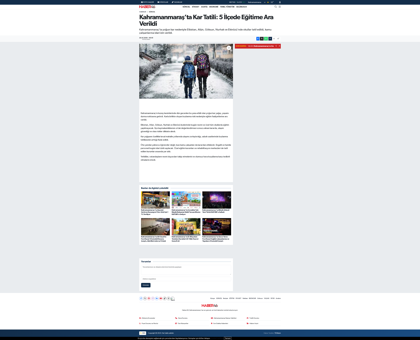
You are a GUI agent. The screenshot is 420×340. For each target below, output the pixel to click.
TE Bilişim (277, 333)
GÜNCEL (186, 7)
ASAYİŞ (204, 7)
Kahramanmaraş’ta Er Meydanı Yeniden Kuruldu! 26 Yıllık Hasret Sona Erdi (185, 239)
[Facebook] (141, 298)
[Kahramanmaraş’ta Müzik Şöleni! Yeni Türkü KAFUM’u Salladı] (216, 200)
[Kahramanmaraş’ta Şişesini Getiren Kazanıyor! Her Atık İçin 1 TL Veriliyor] (155, 200)
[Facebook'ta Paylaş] (257, 38)
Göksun (260, 298)
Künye (212, 298)
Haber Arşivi (254, 323)
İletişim (225, 298)
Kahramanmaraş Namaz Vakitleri (225, 318)
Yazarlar (178, 2)
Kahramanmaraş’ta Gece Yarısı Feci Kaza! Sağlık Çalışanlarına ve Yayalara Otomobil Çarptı (215, 239)
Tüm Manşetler (183, 323)
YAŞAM (266, 298)
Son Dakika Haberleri (220, 323)
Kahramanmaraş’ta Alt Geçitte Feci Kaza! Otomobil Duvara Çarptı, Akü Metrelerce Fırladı (153, 239)
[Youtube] (161, 298)
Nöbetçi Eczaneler (148, 318)
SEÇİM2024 (241, 7)
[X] (145, 298)
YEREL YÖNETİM (227, 7)
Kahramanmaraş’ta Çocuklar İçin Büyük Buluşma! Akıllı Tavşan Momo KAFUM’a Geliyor (186, 212)
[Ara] (276, 6)
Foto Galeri (148, 2)
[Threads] (168, 298)
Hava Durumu (182, 318)
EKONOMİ (213, 7)
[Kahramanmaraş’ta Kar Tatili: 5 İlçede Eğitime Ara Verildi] (186, 71)
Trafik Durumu (254, 318)
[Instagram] (153, 298)
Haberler (142, 12)
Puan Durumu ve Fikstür (150, 323)
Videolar (164, 2)
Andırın (278, 298)
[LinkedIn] (157, 298)
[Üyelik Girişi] (279, 2)
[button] (276, 46)
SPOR (273, 298)
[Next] (172, 298)
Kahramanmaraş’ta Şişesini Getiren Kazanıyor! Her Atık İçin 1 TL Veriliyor (154, 212)
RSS (143, 333)
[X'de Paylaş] (262, 38)
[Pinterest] (149, 298)
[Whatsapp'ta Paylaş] (266, 38)
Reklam (245, 298)
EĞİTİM (231, 298)
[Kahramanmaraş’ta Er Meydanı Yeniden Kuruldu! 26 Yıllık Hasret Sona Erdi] (186, 227)
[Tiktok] (164, 298)
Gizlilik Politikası (217, 338)
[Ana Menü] (280, 6)
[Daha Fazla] (270, 38)
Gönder (146, 285)
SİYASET (195, 7)
